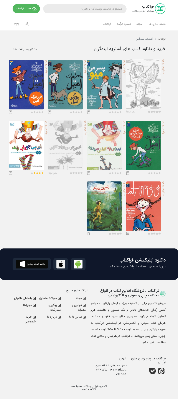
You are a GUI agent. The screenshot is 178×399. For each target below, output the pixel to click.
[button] (157, 24)
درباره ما (52, 316)
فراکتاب (85, 386)
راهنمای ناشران (23, 298)
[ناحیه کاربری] (26, 24)
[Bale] (152, 371)
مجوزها (27, 305)
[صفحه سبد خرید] (17, 24)
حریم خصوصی (30, 319)
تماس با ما (75, 316)
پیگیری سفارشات (54, 307)
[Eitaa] (161, 371)
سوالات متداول (48, 298)
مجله (79, 298)
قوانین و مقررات (79, 307)
